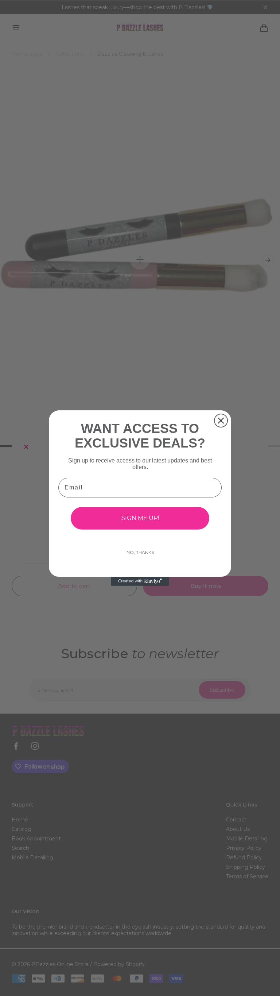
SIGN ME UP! (140, 518)
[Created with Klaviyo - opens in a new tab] (140, 581)
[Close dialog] (221, 420)
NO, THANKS (140, 552)
